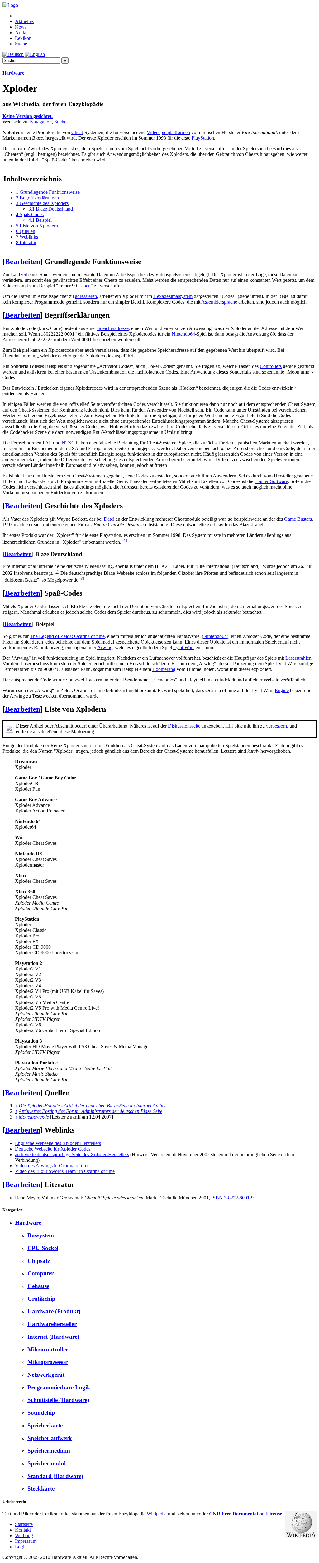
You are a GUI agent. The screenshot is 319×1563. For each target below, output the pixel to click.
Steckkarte (41, 1488)
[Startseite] (10, 5)
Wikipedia (157, 1513)
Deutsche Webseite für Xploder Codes (52, 1148)
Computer (40, 1273)
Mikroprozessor (47, 1362)
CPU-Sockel (42, 1248)
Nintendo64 (183, 334)
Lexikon (23, 38)
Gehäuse (38, 1286)
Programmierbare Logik (58, 1387)
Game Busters (298, 519)
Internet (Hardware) (53, 1336)
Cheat (77, 132)
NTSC (68, 442)
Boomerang (163, 669)
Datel (109, 519)
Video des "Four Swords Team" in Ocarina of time (65, 1171)
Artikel (22, 32)
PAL (47, 442)
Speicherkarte (45, 1425)
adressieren (86, 296)
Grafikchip (41, 1299)
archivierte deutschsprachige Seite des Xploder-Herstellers (72, 1154)
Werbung (24, 1535)
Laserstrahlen (298, 658)
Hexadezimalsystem (173, 296)
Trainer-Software (271, 481)
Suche (21, 43)
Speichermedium (48, 1450)
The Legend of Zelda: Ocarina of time (67, 636)
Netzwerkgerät (45, 1374)
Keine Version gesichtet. (27, 116)
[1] (124, 540)
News (20, 27)
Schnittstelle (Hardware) (58, 1400)
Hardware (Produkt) (53, 1311)
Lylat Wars (183, 647)
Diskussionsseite (184, 725)
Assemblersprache (219, 302)
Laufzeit (19, 274)
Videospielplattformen (168, 132)
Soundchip (41, 1412)
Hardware (13, 73)
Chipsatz (38, 1261)
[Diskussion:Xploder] (9, 730)
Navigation (41, 121)
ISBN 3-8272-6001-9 (232, 1197)
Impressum (25, 1541)
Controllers (271, 366)
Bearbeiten (22, 262)
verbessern (276, 725)
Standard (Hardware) (55, 1476)
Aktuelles (24, 21)
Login (21, 1546)
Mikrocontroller (47, 1349)
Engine (282, 690)
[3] (81, 578)
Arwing (104, 647)
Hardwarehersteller (52, 1324)
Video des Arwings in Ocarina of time (52, 1165)
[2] (57, 571)
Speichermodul (46, 1463)
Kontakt (23, 1530)
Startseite (24, 1524)
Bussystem (40, 1235)
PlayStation (203, 138)
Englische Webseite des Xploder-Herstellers (58, 1143)
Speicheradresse (113, 328)
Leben (84, 285)
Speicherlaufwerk (49, 1438)
